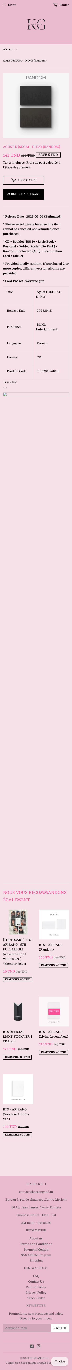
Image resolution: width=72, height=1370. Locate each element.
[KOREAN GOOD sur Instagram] (39, 1347)
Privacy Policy (36, 1292)
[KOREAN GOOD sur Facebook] (32, 1347)
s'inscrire (60, 1328)
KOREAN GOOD (39, 1357)
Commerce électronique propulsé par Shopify (34, 1362)
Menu (12, 5)
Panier (64, 5)
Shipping (36, 1260)
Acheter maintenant (23, 193)
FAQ (36, 1276)
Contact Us (36, 1281)
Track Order (36, 1298)
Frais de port (35, 162)
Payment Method (36, 1249)
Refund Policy (36, 1287)
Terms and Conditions (36, 1244)
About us (36, 1238)
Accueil (7, 49)
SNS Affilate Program (36, 1255)
